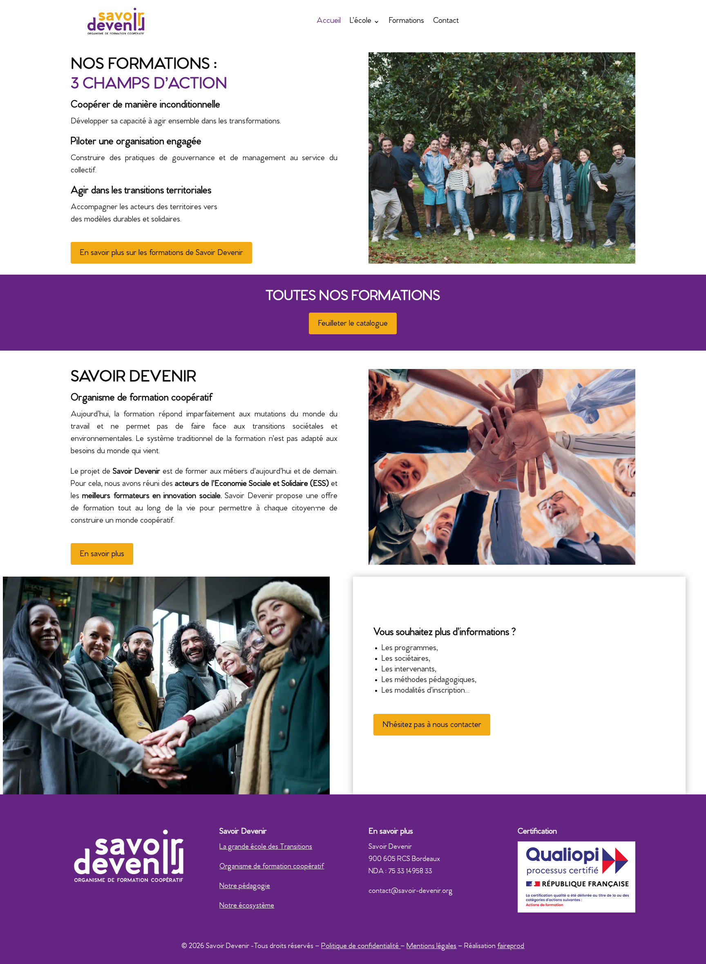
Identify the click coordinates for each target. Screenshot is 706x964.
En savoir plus (102, 554)
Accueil (329, 21)
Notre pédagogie (244, 886)
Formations (406, 21)
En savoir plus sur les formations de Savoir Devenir (161, 253)
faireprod (510, 947)
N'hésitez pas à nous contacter (431, 725)
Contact (446, 21)
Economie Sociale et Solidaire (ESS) (271, 484)
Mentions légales (431, 947)
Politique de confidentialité (360, 947)
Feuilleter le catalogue (353, 324)
